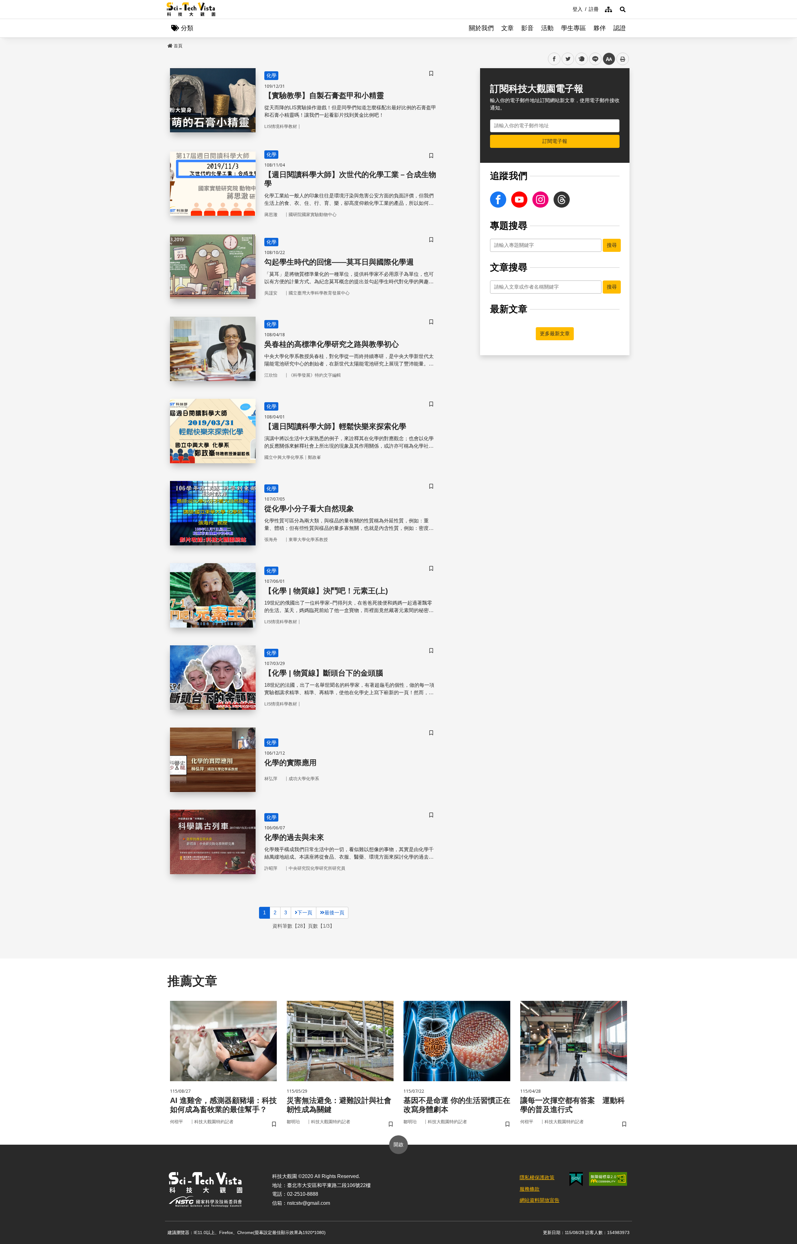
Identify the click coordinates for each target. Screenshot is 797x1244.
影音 (527, 28)
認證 (619, 28)
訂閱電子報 (554, 141)
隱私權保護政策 (537, 1177)
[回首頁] (191, 9)
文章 (507, 28)
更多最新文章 (555, 333)
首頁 (178, 45)
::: (568, 9)
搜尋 (612, 245)
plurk (581, 59)
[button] (622, 9)
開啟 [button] (398, 1144)
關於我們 (481, 28)
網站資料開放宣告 (539, 1200)
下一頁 (304, 912)
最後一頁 (334, 912)
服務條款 (530, 1189)
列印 (622, 59)
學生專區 (573, 28)
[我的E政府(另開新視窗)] (576, 1179)
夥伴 (599, 28)
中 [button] (608, 59)
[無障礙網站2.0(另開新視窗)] (608, 1179)
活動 (547, 28)
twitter (568, 59)
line (593, 59)
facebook (554, 59)
